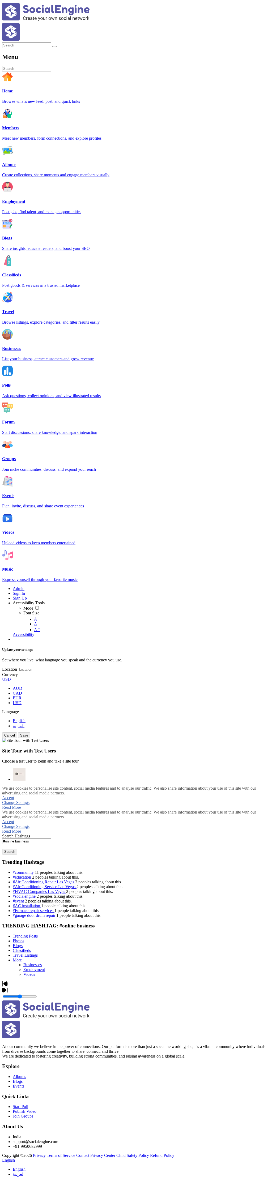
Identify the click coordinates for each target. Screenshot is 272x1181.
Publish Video (24, 1111)
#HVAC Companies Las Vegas (39, 891)
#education (22, 877)
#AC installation (27, 906)
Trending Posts (25, 936)
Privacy (39, 1155)
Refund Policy (162, 1155)
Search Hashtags (16, 836)
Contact (82, 1155)
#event (19, 901)
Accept (8, 797)
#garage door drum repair (34, 915)
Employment (34, 969)
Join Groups (23, 1116)
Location (9, 669)
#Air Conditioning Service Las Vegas (44, 886)
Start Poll (20, 1106)
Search (9, 852)
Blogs (18, 945)
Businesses (32, 964)
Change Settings (15, 802)
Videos (29, 974)
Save (24, 735)
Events (18, 1086)
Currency (10, 674)
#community (24, 872)
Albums (19, 1076)
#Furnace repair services (33, 910)
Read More (11, 807)
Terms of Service (61, 1155)
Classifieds (22, 950)
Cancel (9, 735)
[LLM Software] (19, 774)
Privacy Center (102, 1155)
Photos (18, 941)
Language (10, 711)
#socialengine (25, 896)
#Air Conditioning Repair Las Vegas (44, 882)
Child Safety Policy (132, 1155)
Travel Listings (25, 955)
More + (19, 960)
